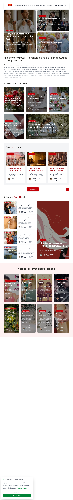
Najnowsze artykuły (19, 5)
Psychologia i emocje (34, 5)
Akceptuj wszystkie (17, 495)
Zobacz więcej (32, 189)
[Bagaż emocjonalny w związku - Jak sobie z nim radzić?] (44, 288)
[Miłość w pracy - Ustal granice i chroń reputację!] (28, 288)
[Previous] (63, 189)
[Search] (62, 5)
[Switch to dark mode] (65, 5)
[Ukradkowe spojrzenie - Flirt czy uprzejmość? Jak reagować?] (53, 230)
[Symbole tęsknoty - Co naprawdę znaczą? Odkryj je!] (11, 318)
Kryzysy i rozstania (50, 5)
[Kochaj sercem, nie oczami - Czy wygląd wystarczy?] (11, 288)
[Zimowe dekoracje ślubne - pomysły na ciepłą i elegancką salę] (28, 318)
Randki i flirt (26, 5)
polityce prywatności (22, 488)
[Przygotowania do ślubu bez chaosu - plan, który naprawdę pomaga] (44, 318)
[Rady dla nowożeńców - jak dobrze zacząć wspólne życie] (20, 31)
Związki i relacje (58, 5)
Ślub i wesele (9, 30)
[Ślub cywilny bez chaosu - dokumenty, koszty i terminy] (61, 318)
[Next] (67, 189)
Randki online (42, 5)
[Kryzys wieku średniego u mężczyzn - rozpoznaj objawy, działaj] (61, 288)
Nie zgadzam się (17, 492)
